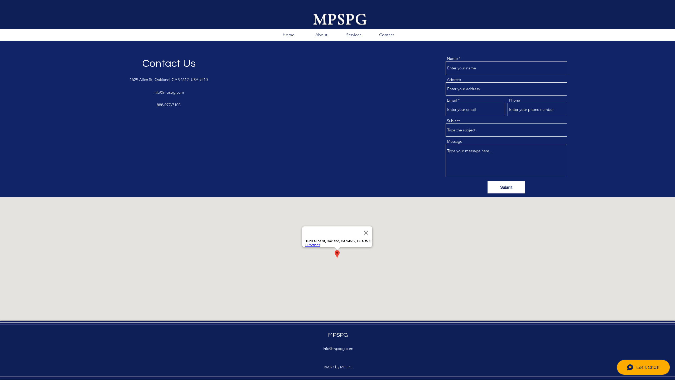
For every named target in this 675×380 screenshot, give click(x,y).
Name (452, 58)
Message (454, 141)
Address (454, 80)
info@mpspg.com (168, 92)
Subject (453, 121)
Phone (514, 100)
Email (452, 100)
